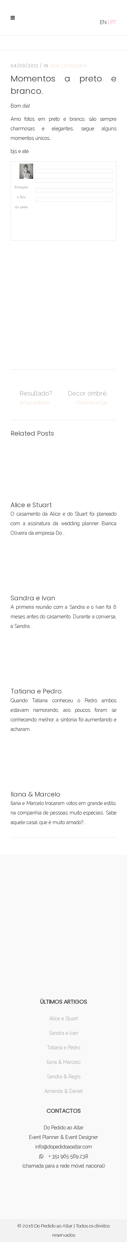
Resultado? (35, 393)
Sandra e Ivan (63, 1033)
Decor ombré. (88, 393)
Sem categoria (68, 66)
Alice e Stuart (63, 1018)
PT (113, 22)
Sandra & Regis (63, 1076)
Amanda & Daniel (63, 1091)
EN (103, 22)
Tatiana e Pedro (63, 1047)
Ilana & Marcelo (63, 1062)
